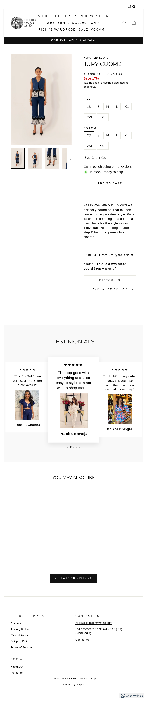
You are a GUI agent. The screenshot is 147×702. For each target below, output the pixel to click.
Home (87, 57)
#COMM (98, 29)
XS (89, 106)
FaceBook (17, 666)
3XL (103, 117)
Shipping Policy (20, 641)
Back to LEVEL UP (76, 578)
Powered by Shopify (73, 684)
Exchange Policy (110, 289)
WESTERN (57, 22)
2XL (90, 117)
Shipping (106, 82)
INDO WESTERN (94, 16)
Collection (85, 22)
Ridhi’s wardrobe (57, 29)
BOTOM (90, 128)
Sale (84, 29)
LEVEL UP (100, 57)
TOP (87, 99)
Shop (44, 16)
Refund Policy (19, 635)
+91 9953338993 (85, 629)
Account (16, 623)
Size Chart (92, 157)
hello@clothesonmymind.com (93, 622)
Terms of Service (21, 647)
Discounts (110, 280)
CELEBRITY (66, 16)
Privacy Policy (20, 629)
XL (127, 106)
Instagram (17, 672)
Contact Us (82, 639)
